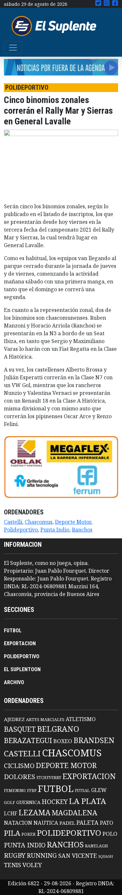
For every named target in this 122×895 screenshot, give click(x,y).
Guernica (28, 802)
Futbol (56, 788)
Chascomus (38, 521)
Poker (28, 834)
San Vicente (77, 855)
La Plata (87, 801)
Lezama (34, 812)
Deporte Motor (73, 521)
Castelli (13, 521)
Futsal (82, 790)
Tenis (12, 865)
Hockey (55, 801)
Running (42, 855)
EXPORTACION (20, 643)
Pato (106, 822)
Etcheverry (48, 777)
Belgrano (58, 729)
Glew (99, 790)
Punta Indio (54, 529)
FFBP (31, 790)
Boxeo (62, 741)
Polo (109, 833)
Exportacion (89, 776)
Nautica (46, 822)
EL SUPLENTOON (22, 669)
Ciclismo (19, 765)
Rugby (14, 855)
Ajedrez (14, 719)
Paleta (87, 822)
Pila (12, 833)
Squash (105, 856)
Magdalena (74, 812)
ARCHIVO (14, 682)
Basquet (20, 729)
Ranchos (82, 529)
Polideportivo (21, 529)
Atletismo (81, 719)
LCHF (10, 813)
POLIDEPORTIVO (21, 656)
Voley (32, 865)
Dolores (19, 776)
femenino (15, 790)
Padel (67, 823)
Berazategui (28, 740)
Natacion (18, 822)
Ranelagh (96, 846)
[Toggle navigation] (13, 47)
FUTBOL (12, 630)
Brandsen (94, 740)
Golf (9, 802)
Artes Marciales (45, 719)
